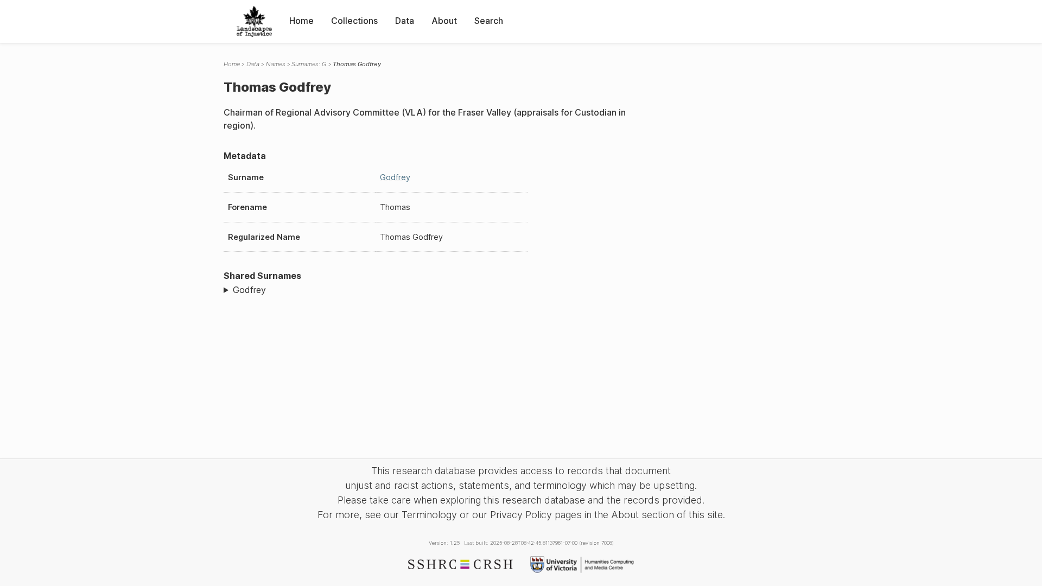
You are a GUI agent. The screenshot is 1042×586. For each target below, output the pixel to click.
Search (488, 20)
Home (301, 20)
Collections (354, 20)
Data (404, 20)
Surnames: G (308, 64)
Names (275, 64)
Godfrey (395, 177)
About (444, 20)
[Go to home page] (254, 21)
